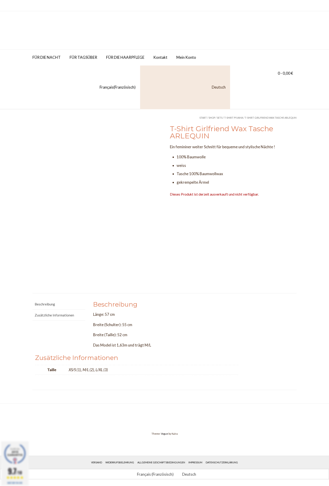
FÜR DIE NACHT (46, 57)
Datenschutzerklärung (222, 462)
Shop (212, 117)
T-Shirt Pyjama (233, 117)
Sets (219, 117)
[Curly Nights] (66, 30)
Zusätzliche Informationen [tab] (54, 315)
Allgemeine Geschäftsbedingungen (161, 462)
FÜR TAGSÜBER (83, 57)
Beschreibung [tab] (45, 304)
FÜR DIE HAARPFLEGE (125, 57)
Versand (96, 462)
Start (203, 117)
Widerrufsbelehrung (119, 462)
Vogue (164, 433)
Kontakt (160, 57)
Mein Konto (186, 57)
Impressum (195, 462)
